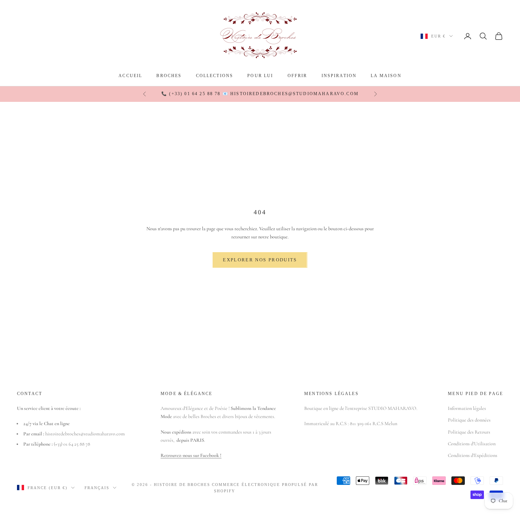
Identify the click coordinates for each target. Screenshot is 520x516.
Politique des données (469, 420)
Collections (214, 75)
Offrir (297, 75)
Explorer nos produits (260, 259)
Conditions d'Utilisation (472, 444)
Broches (168, 75)
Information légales (467, 408)
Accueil (130, 75)
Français (97, 488)
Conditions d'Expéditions (472, 455)
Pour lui (260, 75)
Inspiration (339, 75)
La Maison (386, 75)
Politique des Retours (469, 432)
